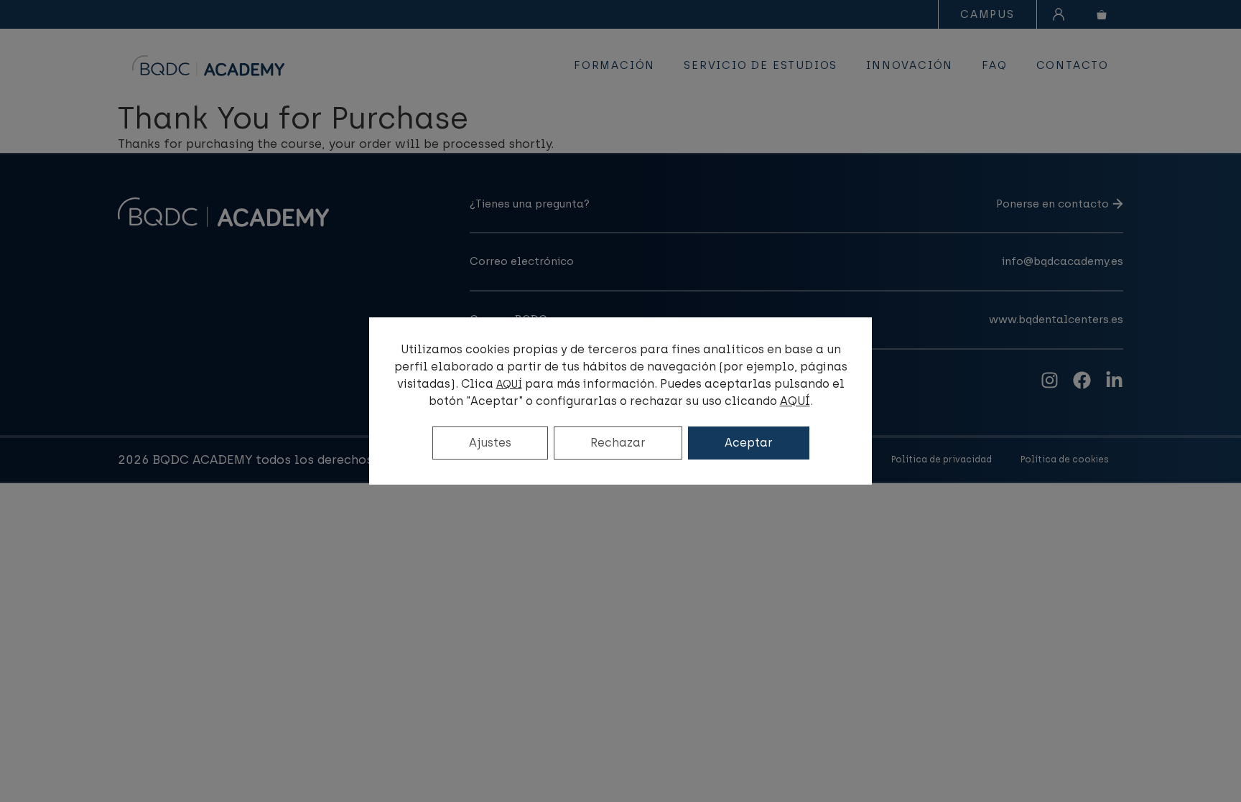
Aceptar (749, 442)
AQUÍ (509, 384)
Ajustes (490, 442)
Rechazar (618, 442)
